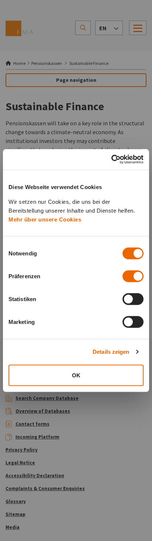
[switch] (133, 276)
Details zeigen (111, 352)
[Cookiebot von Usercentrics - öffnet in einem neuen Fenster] (111, 159)
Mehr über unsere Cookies (44, 219)
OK (76, 375)
